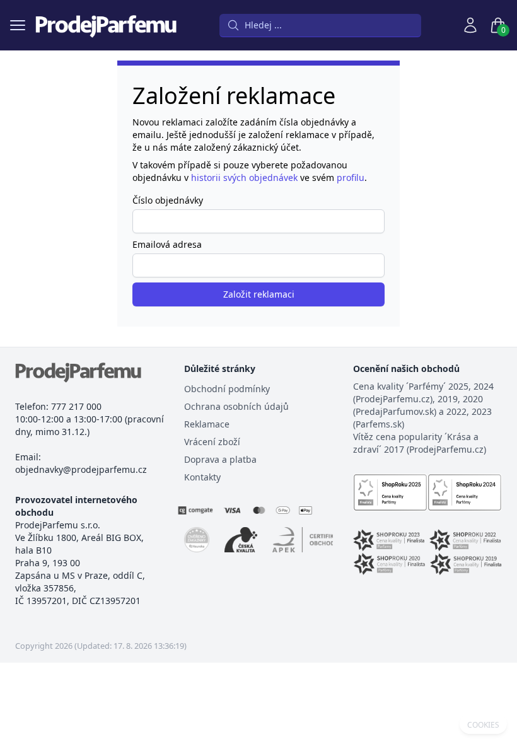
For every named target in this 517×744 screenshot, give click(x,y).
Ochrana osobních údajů (236, 406)
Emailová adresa (167, 244)
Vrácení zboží (212, 442)
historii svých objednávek (244, 177)
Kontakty (202, 477)
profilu (350, 177)
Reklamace (206, 424)
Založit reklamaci (258, 294)
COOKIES (483, 725)
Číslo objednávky (167, 200)
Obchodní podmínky (227, 389)
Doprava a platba (220, 459)
